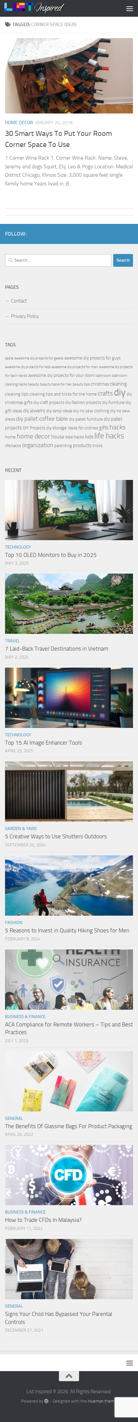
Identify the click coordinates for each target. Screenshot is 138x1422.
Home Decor (19, 123)
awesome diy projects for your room (61, 375)
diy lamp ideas (59, 410)
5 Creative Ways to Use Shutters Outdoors (56, 836)
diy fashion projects (83, 402)
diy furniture (113, 402)
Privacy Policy (25, 316)
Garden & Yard (21, 828)
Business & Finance (25, 1016)
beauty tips (81, 384)
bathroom (103, 375)
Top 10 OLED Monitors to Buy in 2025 (51, 555)
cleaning (118, 384)
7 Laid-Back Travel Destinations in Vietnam (56, 648)
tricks (97, 445)
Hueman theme (102, 1401)
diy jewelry (34, 411)
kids (89, 437)
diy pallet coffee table (42, 419)
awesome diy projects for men (75, 367)
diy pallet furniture (86, 419)
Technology (18, 547)
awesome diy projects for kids (28, 367)
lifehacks (13, 445)
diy (120, 392)
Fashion (13, 922)
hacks (118, 427)
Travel (12, 640)
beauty (33, 384)
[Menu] (129, 8)
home (10, 436)
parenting (63, 445)
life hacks (109, 435)
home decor (33, 436)
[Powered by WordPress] (46, 1401)
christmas (100, 384)
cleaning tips (16, 394)
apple (9, 358)
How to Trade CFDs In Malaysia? (43, 1220)
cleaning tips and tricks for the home (63, 394)
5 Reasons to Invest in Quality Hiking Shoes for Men (67, 930)
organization (37, 445)
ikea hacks (74, 436)
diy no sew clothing (91, 410)
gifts (104, 428)
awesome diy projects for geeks (38, 358)
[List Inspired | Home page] (44, 8)
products (82, 445)
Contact (19, 301)
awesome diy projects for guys (92, 357)
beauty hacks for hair (56, 384)
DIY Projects (34, 427)
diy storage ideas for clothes (72, 427)
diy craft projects (48, 402)
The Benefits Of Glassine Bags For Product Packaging (68, 1126)
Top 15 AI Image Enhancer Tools (43, 742)
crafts (105, 393)
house (57, 437)
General (14, 1118)
